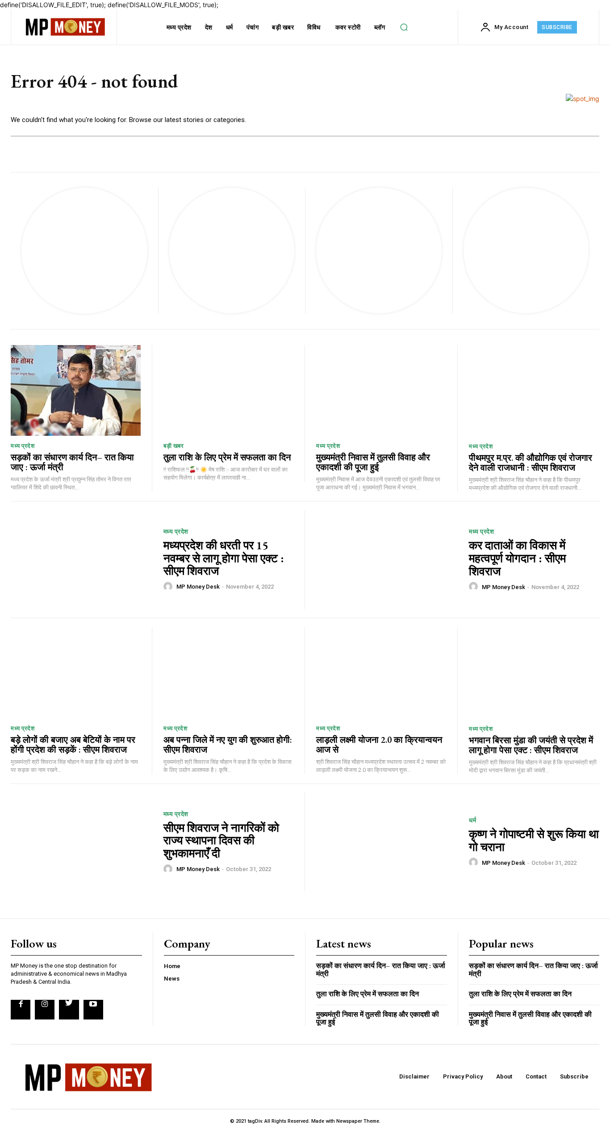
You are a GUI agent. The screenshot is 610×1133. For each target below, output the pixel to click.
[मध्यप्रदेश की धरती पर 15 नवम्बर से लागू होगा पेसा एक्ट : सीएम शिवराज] (81, 559)
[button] (404, 27)
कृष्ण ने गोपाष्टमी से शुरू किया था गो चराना (534, 840)
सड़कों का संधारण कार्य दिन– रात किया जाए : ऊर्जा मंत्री (72, 462)
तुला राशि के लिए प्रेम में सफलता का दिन (227, 457)
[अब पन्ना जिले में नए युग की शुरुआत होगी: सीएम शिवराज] (228, 672)
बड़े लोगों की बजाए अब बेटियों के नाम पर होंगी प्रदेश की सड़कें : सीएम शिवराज (73, 744)
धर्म (472, 820)
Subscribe (574, 1076)
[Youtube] (93, 1009)
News (172, 978)
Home (172, 966)
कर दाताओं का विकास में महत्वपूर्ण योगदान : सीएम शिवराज (517, 558)
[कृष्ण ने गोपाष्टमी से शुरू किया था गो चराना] (387, 842)
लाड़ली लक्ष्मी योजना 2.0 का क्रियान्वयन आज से (379, 744)
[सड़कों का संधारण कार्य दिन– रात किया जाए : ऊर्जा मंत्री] (76, 390)
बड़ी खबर (173, 446)
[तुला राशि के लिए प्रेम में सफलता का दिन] (228, 390)
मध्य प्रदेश (22, 446)
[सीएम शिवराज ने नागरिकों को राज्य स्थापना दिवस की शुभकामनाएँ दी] (81, 842)
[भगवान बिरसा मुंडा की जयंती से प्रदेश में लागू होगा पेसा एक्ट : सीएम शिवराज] (534, 672)
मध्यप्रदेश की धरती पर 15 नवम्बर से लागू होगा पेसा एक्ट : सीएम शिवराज (223, 558)
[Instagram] (44, 1009)
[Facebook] (20, 1009)
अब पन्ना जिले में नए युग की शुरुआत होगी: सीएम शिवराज (227, 744)
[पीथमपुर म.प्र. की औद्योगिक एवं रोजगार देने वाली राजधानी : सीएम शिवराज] (534, 390)
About (504, 1076)
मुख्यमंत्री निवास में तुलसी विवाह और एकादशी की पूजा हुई (373, 462)
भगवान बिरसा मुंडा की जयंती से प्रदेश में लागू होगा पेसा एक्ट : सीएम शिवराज (531, 745)
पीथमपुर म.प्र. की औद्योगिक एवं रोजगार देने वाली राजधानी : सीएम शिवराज (530, 462)
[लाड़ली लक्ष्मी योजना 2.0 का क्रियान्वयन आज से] (381, 672)
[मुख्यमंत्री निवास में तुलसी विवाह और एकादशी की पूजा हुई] (381, 390)
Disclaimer (414, 1076)
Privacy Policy (463, 1076)
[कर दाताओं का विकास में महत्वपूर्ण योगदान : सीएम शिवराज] (387, 559)
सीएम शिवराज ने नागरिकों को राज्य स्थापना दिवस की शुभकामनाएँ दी (221, 840)
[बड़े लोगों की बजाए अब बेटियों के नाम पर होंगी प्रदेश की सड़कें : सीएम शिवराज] (76, 672)
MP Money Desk (198, 586)
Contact (536, 1076)
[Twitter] (69, 1009)
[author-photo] (169, 586)
